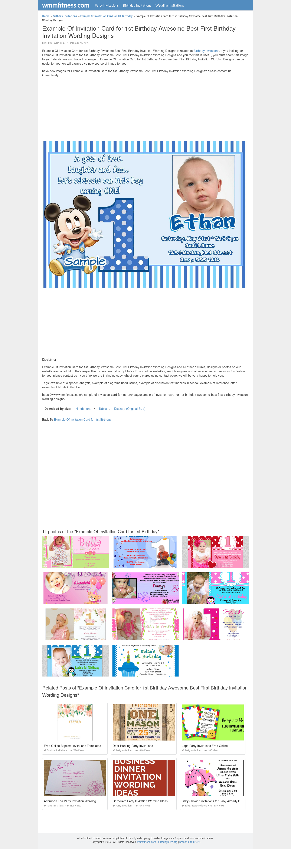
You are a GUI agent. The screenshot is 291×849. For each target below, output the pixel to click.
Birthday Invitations (137, 5)
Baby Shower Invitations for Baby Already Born (213, 801)
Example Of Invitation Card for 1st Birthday (82, 419)
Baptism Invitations (57, 750)
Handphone (83, 408)
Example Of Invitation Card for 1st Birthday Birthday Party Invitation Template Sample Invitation (167, 564)
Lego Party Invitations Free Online (205, 746)
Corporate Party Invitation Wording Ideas (140, 801)
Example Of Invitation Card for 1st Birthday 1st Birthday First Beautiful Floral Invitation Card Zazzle (99, 636)
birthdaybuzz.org (167, 841)
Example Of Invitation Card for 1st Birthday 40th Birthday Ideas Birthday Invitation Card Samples (168, 600)
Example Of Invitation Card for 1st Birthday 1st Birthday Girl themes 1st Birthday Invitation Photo (168, 636)
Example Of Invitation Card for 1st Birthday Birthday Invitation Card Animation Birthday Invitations (169, 672)
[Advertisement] (145, 110)
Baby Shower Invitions (196, 805)
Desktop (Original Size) (129, 408)
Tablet (103, 408)
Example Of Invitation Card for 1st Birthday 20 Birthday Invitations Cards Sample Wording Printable (100, 600)
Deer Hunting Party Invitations (133, 746)
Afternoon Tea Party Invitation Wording (70, 801)
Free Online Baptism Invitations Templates (72, 746)
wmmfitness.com (65, 5)
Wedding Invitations (170, 5)
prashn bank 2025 (189, 841)
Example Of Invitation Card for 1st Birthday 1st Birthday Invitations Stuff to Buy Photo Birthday (96, 672)
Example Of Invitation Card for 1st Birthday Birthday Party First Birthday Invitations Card (233, 636)
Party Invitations (107, 5)
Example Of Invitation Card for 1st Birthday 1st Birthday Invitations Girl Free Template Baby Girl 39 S (100, 564)
